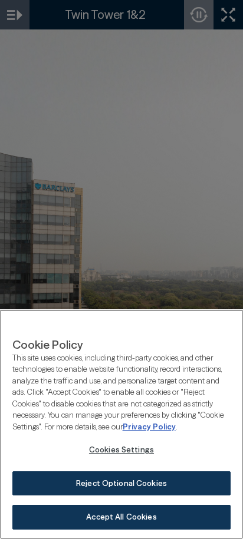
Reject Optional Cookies (121, 483)
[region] (121, 424)
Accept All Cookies (121, 516)
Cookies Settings (121, 449)
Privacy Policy (149, 426)
